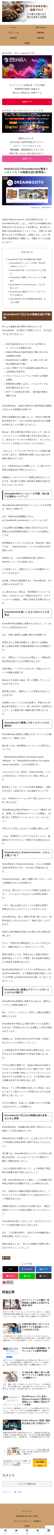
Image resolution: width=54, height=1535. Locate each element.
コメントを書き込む (27, 1484)
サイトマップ (27, 1511)
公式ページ (27, 102)
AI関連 (7, 1258)
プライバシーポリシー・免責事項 (27, 1521)
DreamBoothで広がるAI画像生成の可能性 (24, 259)
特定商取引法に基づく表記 (27, 1516)
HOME (27, 1526)
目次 (23, 252)
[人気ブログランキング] (8, 1283)
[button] (44, 1276)
